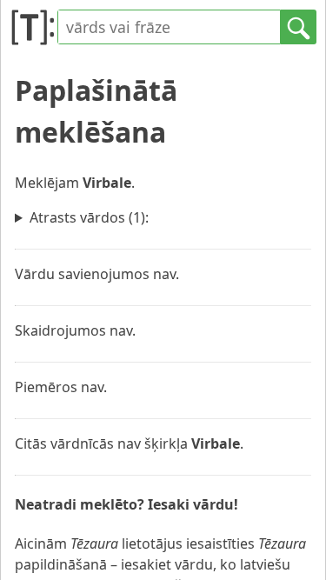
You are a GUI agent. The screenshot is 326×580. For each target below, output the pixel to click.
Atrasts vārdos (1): (89, 217)
